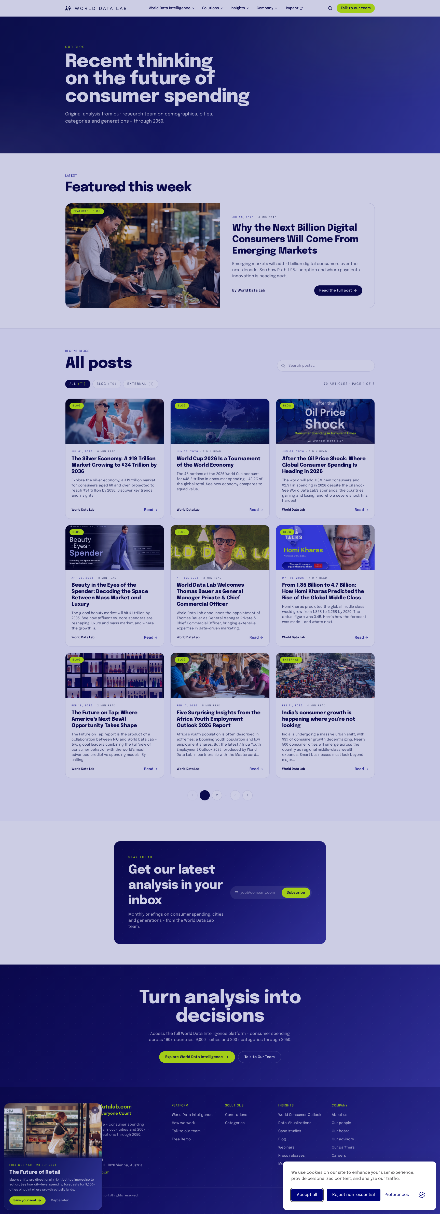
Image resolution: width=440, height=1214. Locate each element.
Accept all (307, 1195)
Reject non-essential (353, 1195)
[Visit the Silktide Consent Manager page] (422, 1195)
